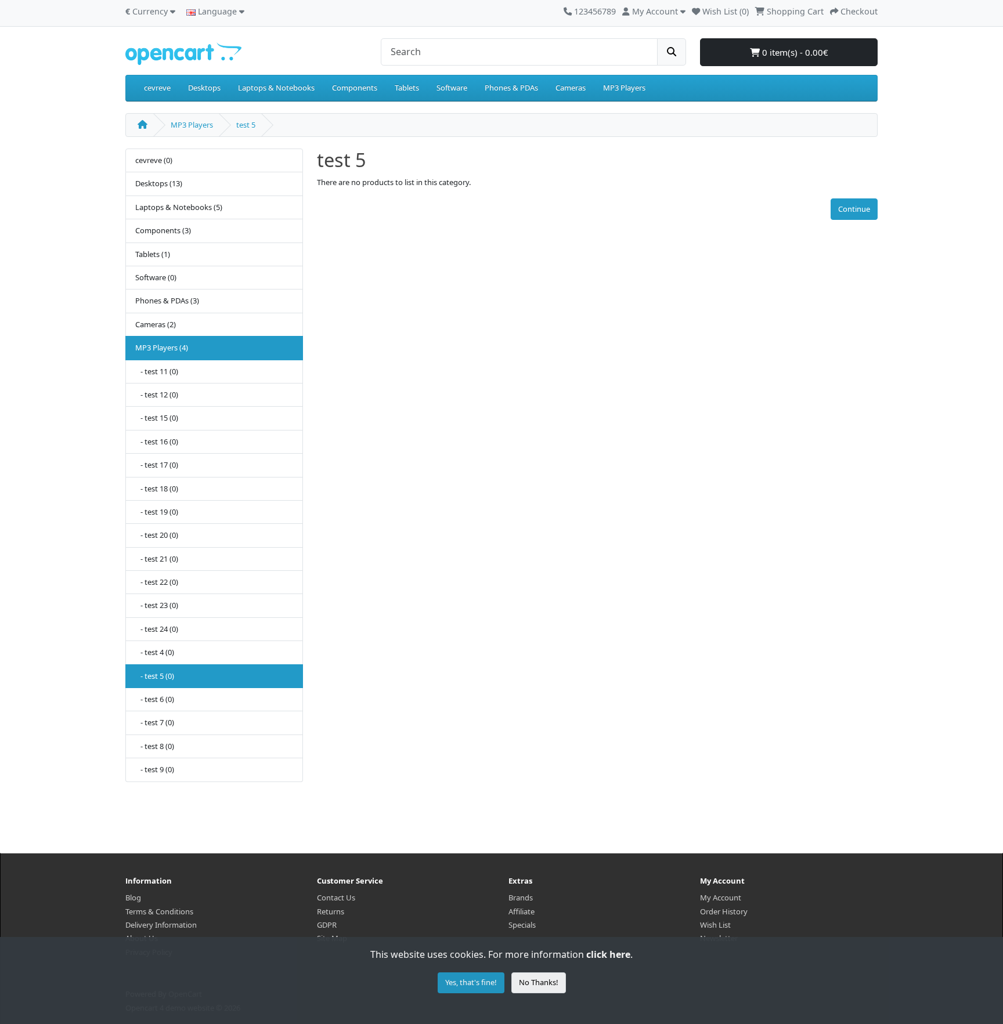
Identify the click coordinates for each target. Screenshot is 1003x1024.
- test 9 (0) (154, 769)
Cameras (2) (155, 324)
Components (354, 87)
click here (608, 954)
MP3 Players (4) (161, 347)
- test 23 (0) (156, 605)
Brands (520, 897)
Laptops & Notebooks (276, 87)
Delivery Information (161, 925)
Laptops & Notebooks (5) (178, 207)
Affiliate (521, 911)
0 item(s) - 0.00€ (794, 52)
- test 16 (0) (156, 441)
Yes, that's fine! (471, 982)
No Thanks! (538, 982)
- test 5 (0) (154, 676)
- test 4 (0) (154, 652)
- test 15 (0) (156, 418)
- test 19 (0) (156, 511)
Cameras (570, 87)
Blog (133, 897)
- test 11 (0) (156, 371)
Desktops (204, 87)
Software (451, 87)
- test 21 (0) (156, 558)
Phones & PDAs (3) (167, 300)
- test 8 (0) (154, 746)
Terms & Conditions (159, 911)
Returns (330, 911)
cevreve (157, 87)
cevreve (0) (153, 160)
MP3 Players (624, 87)
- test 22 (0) (156, 582)
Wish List (715, 925)
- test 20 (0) (156, 535)
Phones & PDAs (511, 87)
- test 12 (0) (156, 394)
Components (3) (163, 230)
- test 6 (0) (154, 699)
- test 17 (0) (156, 464)
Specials (522, 925)
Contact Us (336, 897)
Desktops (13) (158, 183)
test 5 (245, 125)
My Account (720, 897)
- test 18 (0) (156, 488)
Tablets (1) (152, 254)
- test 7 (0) (154, 722)
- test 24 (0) (156, 629)
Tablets (407, 87)
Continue (854, 209)
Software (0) (155, 277)
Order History (724, 911)
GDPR (327, 925)
